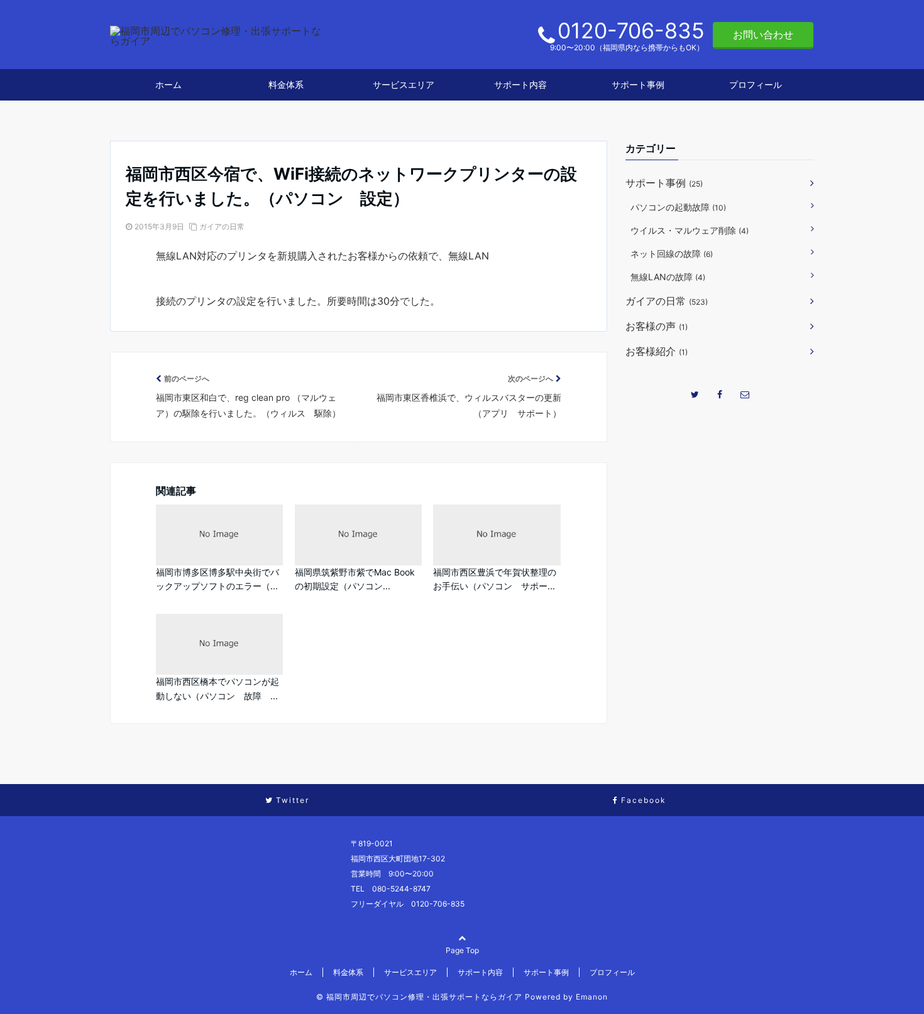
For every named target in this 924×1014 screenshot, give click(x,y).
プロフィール (755, 84)
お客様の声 (656, 326)
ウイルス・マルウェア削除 (689, 230)
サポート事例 (638, 84)
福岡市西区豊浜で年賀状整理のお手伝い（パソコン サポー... (494, 579)
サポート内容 (520, 84)
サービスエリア (403, 84)
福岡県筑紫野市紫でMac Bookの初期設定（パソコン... (355, 579)
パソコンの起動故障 (678, 207)
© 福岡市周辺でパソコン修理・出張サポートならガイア (419, 996)
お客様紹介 (656, 351)
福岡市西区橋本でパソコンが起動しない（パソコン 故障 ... (217, 688)
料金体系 (286, 84)
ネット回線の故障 (671, 253)
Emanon (592, 996)
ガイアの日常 (222, 226)
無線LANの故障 (667, 276)
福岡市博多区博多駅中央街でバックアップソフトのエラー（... (217, 579)
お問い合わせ (763, 34)
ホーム (168, 84)
